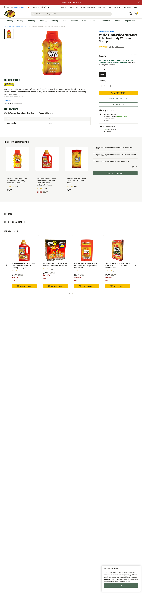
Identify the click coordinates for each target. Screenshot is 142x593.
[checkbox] (115, 148)
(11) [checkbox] (83, 271)
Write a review (119, 47)
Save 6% (15, 277)
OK (121, 585)
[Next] (88, 53)
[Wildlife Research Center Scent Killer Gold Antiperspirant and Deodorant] (87, 249)
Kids (84, 20)
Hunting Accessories (20, 26)
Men (65, 20)
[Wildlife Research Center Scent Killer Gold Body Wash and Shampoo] (52, 53)
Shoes (92, 20)
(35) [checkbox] (16, 186)
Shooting (31, 20)
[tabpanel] (24, 264)
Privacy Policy (114, 581)
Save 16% (108, 277)
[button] (139, 2)
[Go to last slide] (7, 265)
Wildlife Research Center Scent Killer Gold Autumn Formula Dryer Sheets (117, 265)
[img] (136, 14)
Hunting (43, 20)
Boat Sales (64, 7)
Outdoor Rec (105, 20)
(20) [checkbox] (52, 269)
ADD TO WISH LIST (116, 99)
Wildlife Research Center (106, 31)
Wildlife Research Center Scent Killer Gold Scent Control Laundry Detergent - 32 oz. (46, 182)
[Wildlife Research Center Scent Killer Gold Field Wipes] (76, 159)
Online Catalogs (127, 7)
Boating (20, 20)
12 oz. (102, 75)
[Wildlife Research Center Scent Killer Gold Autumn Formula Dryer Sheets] (118, 249)
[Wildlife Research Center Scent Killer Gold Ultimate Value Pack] (55, 249)
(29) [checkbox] (46, 188)
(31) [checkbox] (114, 271)
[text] (17, 190)
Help (135, 7)
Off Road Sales (74, 7)
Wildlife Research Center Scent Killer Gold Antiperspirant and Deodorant (86, 265)
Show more (7, 100)
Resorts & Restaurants (88, 7)
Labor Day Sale (70, 2)
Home (117, 20)
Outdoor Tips (101, 7)
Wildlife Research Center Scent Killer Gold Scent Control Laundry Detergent (24, 265)
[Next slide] (135, 265)
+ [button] (109, 86)
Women (74, 20)
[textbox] (104, 85)
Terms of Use (120, 579)
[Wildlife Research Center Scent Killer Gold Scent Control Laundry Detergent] (24, 249)
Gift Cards (117, 7)
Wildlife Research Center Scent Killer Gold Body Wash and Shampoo (118, 38)
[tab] (69, 293)
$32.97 (135, 167)
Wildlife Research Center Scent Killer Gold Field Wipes (76, 181)
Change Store (107, 132)
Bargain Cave (130, 20)
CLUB (109, 7)
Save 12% (46, 275)
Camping (54, 20)
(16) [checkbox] (75, 186)
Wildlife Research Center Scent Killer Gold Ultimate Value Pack (55, 264)
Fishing (10, 20)
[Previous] (17, 53)
